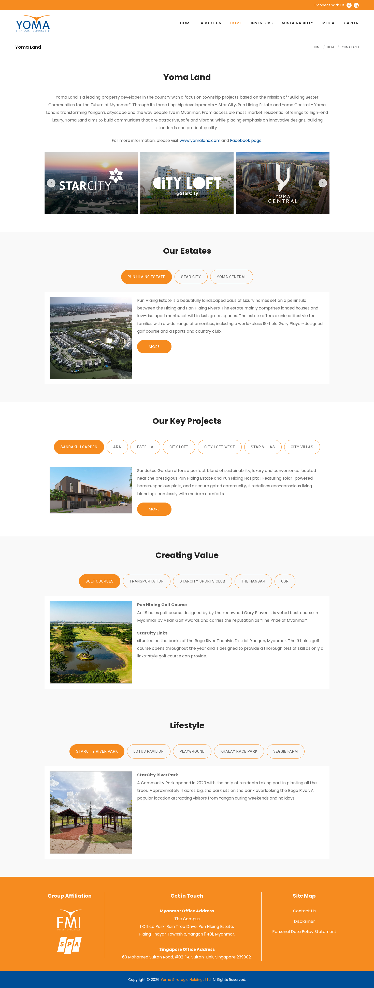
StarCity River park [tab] (97, 751)
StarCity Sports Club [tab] (202, 581)
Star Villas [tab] (263, 447)
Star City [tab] (191, 277)
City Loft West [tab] (219, 447)
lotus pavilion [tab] (149, 751)
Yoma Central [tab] (232, 277)
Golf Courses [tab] (99, 581)
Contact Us (304, 911)
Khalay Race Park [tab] (239, 751)
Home (186, 22)
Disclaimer (304, 921)
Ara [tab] (117, 447)
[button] (51, 183)
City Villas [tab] (302, 447)
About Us (211, 22)
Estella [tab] (145, 447)
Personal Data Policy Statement (304, 932)
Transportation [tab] (147, 581)
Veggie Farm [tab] (285, 751)
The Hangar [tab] (253, 581)
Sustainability (297, 22)
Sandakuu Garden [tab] (79, 447)
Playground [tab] (192, 751)
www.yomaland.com (200, 140)
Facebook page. (246, 140)
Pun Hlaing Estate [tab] (146, 277)
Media (328, 22)
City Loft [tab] (179, 447)
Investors (262, 22)
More (154, 346)
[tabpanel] (187, 338)
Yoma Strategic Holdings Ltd (186, 979)
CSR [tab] (285, 581)
